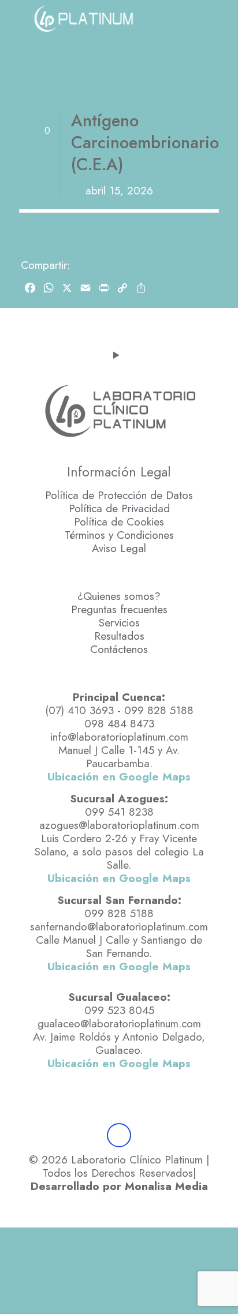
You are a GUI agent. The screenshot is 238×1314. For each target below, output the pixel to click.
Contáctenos (119, 649)
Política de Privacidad (119, 508)
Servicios (119, 622)
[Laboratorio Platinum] (83, 17)
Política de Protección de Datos (119, 495)
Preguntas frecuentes (119, 609)
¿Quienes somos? (119, 596)
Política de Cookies (119, 522)
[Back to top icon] (119, 1135)
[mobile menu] (15, 17)
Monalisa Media (166, 1186)
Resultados (119, 636)
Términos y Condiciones (119, 535)
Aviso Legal (119, 548)
